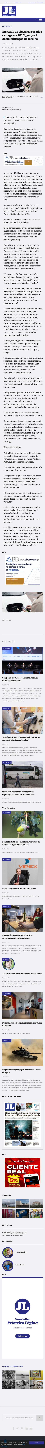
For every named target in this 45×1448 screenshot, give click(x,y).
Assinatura (32, 2)
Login (41, 2)
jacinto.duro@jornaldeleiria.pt (11, 109)
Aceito (36, 1442)
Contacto (7, 2)
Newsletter (17, 2)
